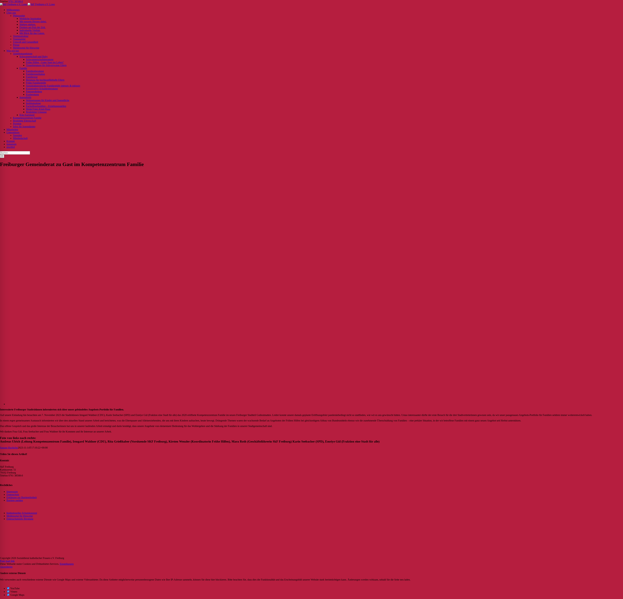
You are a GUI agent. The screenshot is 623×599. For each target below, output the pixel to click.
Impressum (12, 491)
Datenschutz (12, 494)
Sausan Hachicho (9, 447)
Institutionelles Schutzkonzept (21, 513)
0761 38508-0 (15, 1)
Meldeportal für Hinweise (19, 516)
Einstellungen (67, 564)
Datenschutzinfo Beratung (19, 518)
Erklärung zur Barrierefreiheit (21, 497)
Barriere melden (14, 500)
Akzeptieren (6, 566)
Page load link (7, 561)
